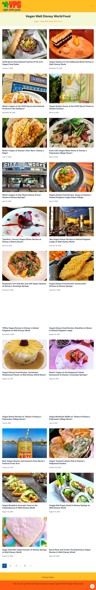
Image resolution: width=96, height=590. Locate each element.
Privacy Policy (48, 577)
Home (36, 21)
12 (25, 566)
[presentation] (24, 44)
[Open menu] (92, 6)
